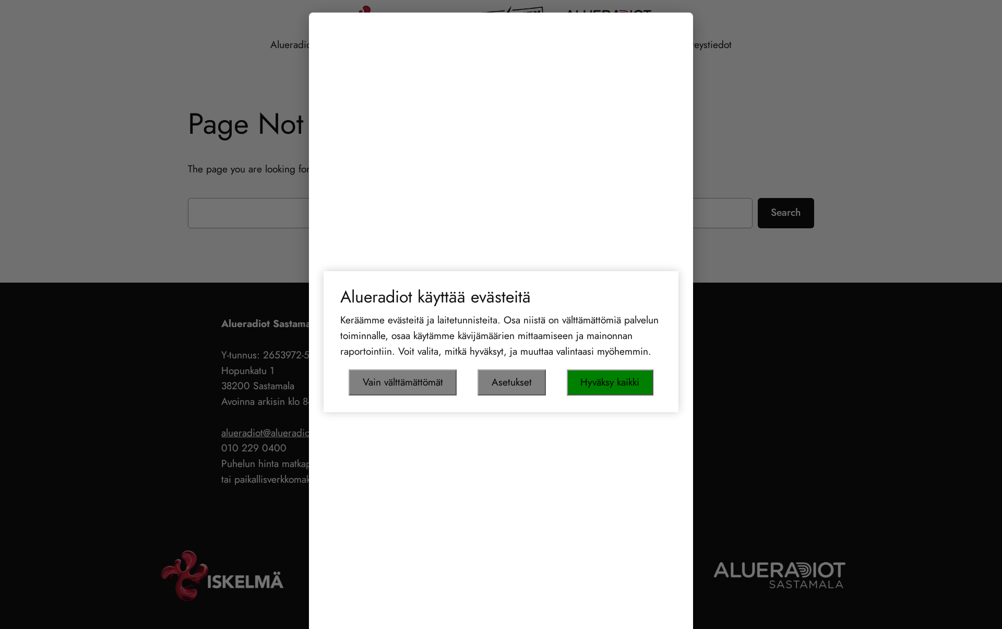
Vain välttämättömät (403, 382)
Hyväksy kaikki (609, 382)
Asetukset (512, 382)
